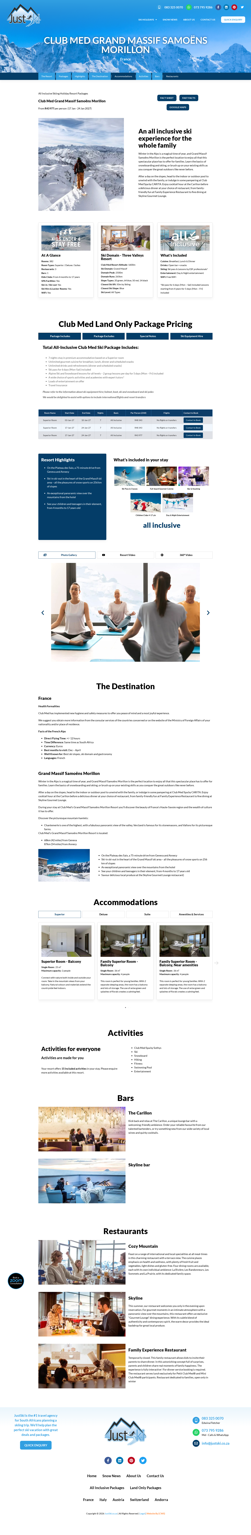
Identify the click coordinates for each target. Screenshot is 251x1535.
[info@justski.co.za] (196, 1443)
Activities (143, 76)
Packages (63, 76)
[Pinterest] (234, 7)
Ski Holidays (146, 19)
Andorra (161, 1500)
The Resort (46, 76)
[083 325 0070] (159, 7)
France (88, 1500)
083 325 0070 (173, 7)
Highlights (80, 76)
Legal (142, 1513)
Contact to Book (193, 420)
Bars (157, 76)
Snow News (170, 19)
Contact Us (208, 19)
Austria (118, 1500)
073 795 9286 (203, 7)
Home (92, 1476)
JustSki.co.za (111, 1513)
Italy (103, 1500)
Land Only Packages (145, 1488)
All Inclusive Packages (107, 1488)
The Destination (100, 76)
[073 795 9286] (189, 7)
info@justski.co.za (216, 1443)
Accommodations (123, 76)
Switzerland (139, 1500)
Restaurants (172, 76)
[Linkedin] (226, 7)
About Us (189, 19)
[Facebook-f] (218, 7)
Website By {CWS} (156, 1513)
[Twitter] (242, 7)
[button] (43, 613)
